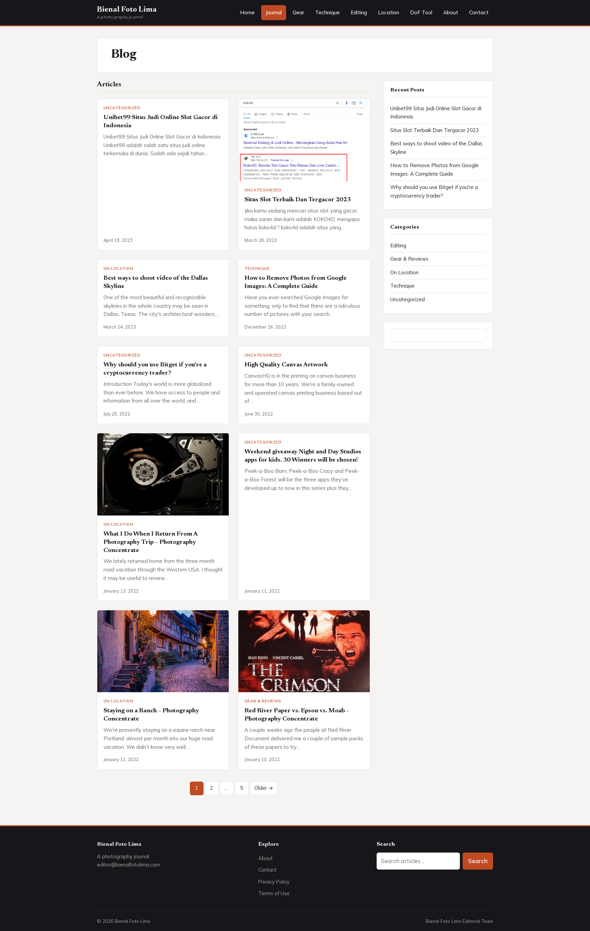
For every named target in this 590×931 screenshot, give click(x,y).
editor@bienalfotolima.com (128, 864)
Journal (274, 12)
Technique (327, 12)
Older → (263, 788)
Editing (359, 12)
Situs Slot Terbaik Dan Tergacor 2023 (297, 200)
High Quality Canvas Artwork (286, 365)
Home (247, 12)
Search (478, 860)
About (450, 12)
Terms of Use (274, 893)
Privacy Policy (274, 881)
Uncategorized (121, 107)
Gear (298, 12)
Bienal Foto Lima (127, 10)
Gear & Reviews (262, 700)
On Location (118, 268)
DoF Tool (421, 12)
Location (388, 12)
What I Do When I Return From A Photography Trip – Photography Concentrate (150, 542)
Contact (479, 12)
